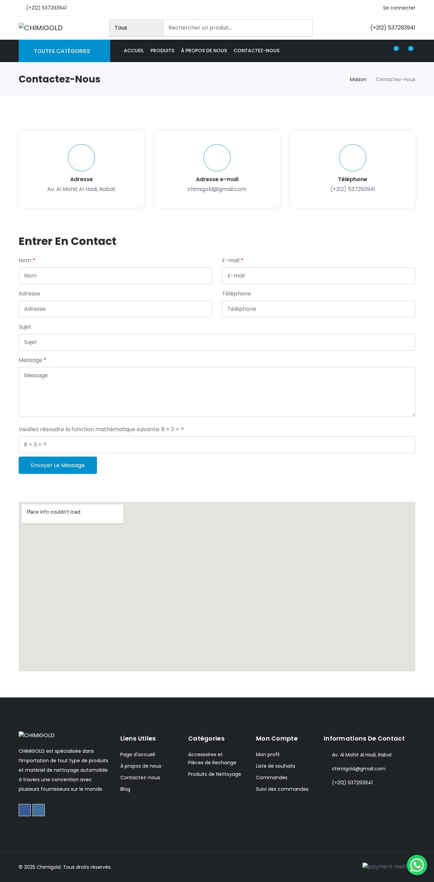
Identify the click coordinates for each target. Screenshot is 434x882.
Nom (25, 260)
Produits (162, 50)
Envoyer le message (58, 465)
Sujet (25, 327)
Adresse (29, 294)
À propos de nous (204, 50)
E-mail (230, 260)
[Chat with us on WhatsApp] (417, 865)
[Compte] (380, 50)
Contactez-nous (256, 50)
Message (30, 360)
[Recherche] (304, 28)
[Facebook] (25, 810)
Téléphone (236, 294)
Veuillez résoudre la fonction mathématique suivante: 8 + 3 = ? (101, 429)
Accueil (134, 50)
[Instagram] (39, 810)
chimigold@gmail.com (217, 189)
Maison (358, 79)
